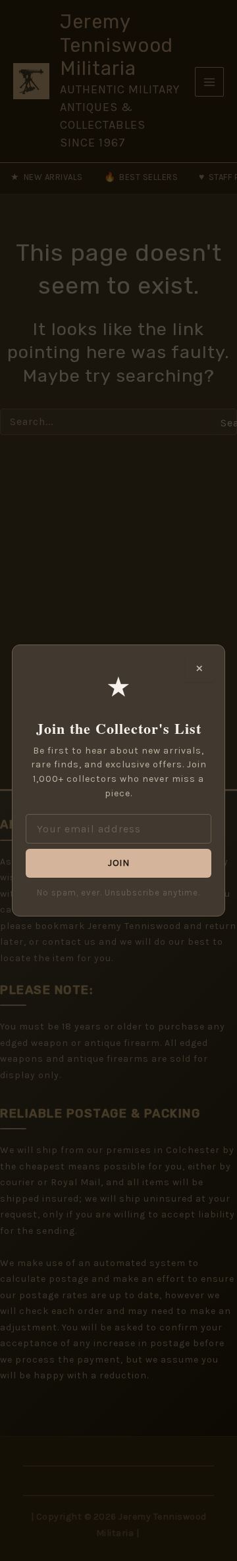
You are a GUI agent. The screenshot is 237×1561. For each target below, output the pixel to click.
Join (118, 863)
